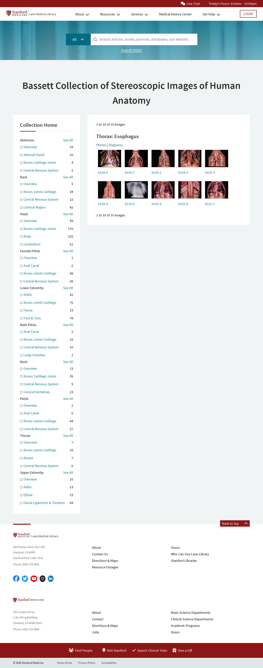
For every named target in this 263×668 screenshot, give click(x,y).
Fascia (48, 310)
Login (248, 14)
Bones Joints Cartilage (48, 191)
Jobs (95, 632)
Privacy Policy (86, 663)
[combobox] (144, 39)
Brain (48, 236)
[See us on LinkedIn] (51, 578)
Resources (107, 14)
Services (137, 14)
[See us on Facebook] (16, 578)
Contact (97, 619)
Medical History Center (175, 14)
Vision (175, 632)
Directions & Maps (105, 560)
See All (68, 140)
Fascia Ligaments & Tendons (48, 502)
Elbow (48, 495)
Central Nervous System (48, 170)
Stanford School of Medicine (50, 601)
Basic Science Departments (190, 612)
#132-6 (183, 204)
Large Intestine (48, 355)
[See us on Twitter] (25, 578)
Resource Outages (105, 567)
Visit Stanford (116, 650)
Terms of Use (64, 663)
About (79, 14)
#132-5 (156, 204)
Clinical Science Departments (192, 619)
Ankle (48, 294)
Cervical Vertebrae (48, 392)
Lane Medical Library (42, 14)
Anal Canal (48, 265)
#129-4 (103, 204)
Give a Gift (184, 650)
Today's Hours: (219, 3)
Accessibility (109, 663)
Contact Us (100, 554)
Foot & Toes (48, 318)
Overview (48, 147)
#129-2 (183, 172)
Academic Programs (185, 625)
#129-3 (210, 172)
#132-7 (210, 204)
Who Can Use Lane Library (190, 554)
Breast (48, 458)
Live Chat (193, 3)
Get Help (209, 14)
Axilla (48, 487)
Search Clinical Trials (152, 650)
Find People (83, 650)
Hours (175, 547)
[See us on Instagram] (42, 578)
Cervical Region (48, 207)
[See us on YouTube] (33, 578)
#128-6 (103, 172)
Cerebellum (48, 244)
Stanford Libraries (184, 560)
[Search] (95, 40)
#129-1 (156, 172)
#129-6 (130, 204)
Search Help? (131, 50)
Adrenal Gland (48, 155)
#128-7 (130, 172)
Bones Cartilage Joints (48, 162)
